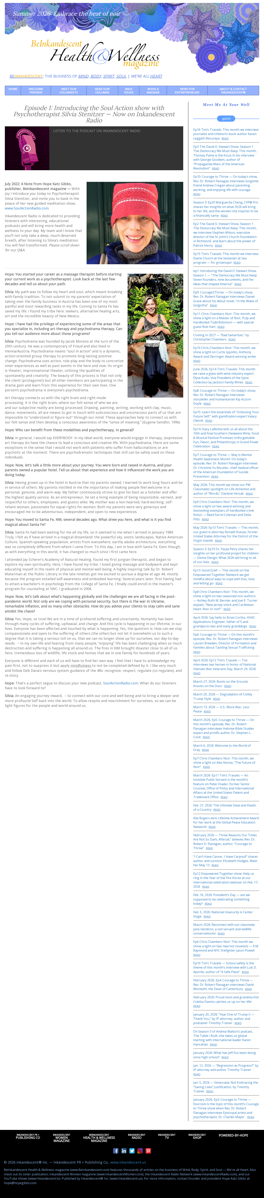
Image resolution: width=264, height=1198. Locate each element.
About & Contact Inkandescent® (233, 90)
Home (13, 89)
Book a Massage (153, 90)
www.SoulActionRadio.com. (27, 208)
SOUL (121, 76)
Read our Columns (102, 90)
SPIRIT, (109, 76)
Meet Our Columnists (69, 90)
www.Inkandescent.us (128, 1162)
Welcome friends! (36, 90)
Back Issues (129, 90)
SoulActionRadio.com (120, 683)
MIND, (83, 76)
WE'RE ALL (146, 76)
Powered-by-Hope (233, 1135)
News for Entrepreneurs (187, 90)
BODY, (96, 76)
